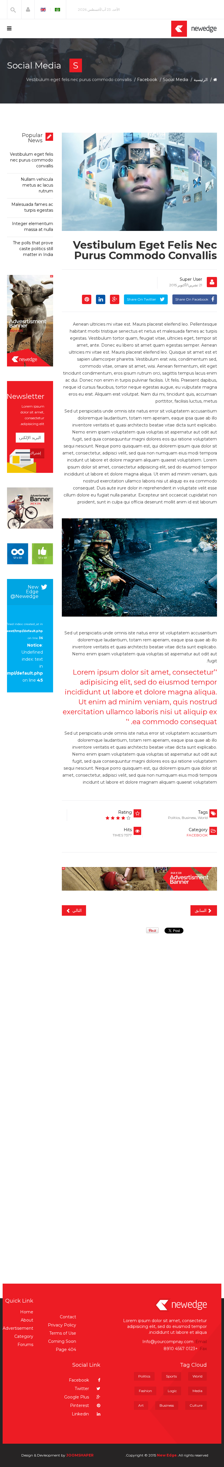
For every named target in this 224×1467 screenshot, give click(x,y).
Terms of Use (62, 1333)
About (27, 1320)
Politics (174, 817)
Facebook (147, 79)
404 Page (66, 1349)
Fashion (145, 1391)
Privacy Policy (62, 1325)
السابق (201, 910)
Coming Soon (62, 1341)
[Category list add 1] (139, 878)
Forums (25, 1344)
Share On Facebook (191, 299)
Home (26, 1312)
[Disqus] (139, 1015)
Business (189, 817)
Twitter (82, 1388)
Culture (196, 1405)
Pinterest (80, 1405)
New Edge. (167, 1455)
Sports (171, 1376)
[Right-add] (30, 320)
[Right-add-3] (30, 553)
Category (23, 1336)
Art (141, 1405)
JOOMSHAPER (80, 1455)
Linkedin (81, 1414)
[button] (28, 9)
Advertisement (18, 1328)
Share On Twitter (142, 299)
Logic (172, 1391)
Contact (68, 1316)
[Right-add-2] (30, 508)
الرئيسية (201, 79)
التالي (76, 910)
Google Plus (77, 1397)
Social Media (175, 79)
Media (197, 1391)
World (203, 817)
